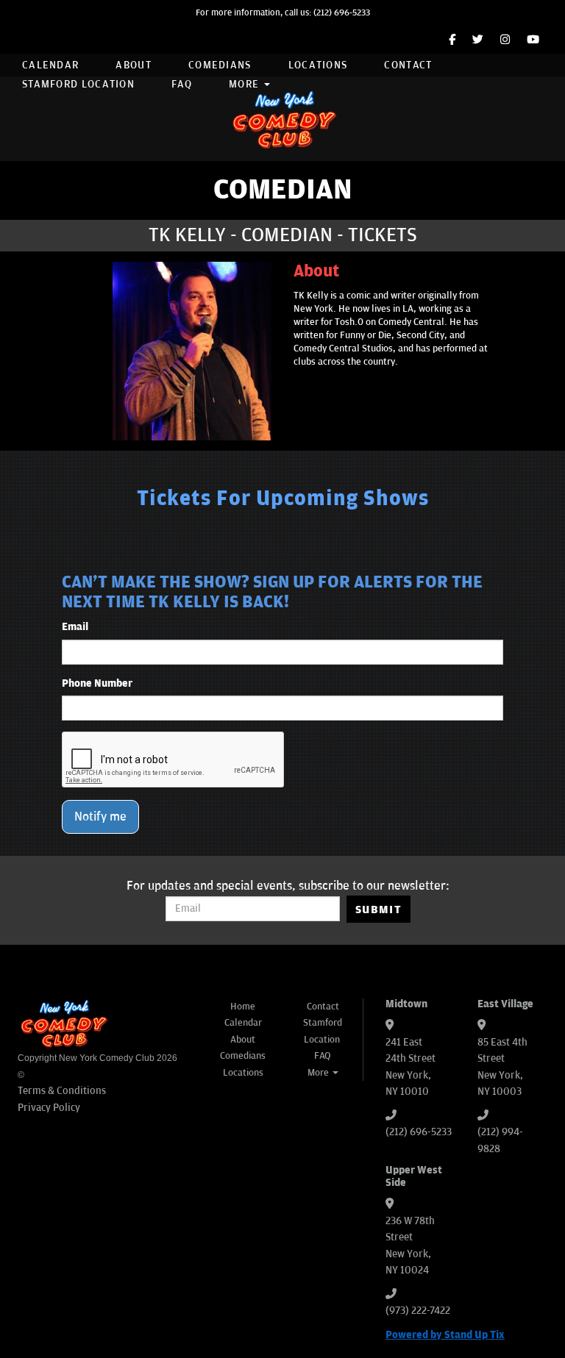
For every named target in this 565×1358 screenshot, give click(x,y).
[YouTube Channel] (533, 40)
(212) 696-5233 (341, 12)
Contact (408, 65)
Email (75, 627)
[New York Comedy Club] (282, 118)
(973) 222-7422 (417, 1310)
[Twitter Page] (477, 40)
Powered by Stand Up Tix (445, 1335)
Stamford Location (78, 84)
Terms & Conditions (62, 1090)
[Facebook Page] (452, 40)
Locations (318, 65)
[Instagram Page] (505, 40)
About (134, 65)
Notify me (100, 817)
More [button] (246, 84)
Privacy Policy (49, 1107)
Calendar (50, 65)
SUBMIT (378, 909)
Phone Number (97, 683)
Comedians (220, 65)
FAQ (181, 84)
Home (242, 1006)
